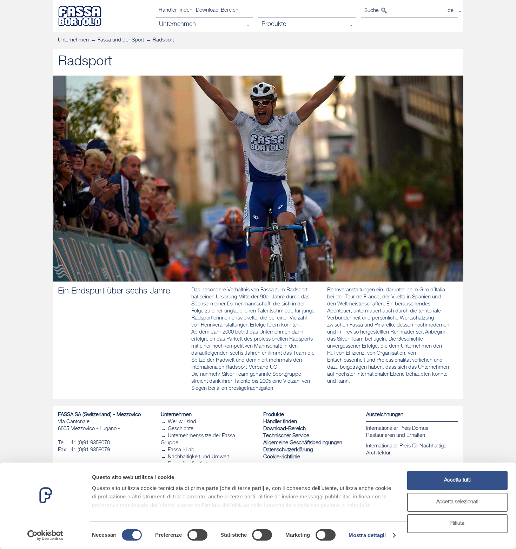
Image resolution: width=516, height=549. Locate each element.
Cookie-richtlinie (281, 457)
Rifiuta (457, 523)
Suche (371, 10)
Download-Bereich (217, 10)
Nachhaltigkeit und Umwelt (198, 457)
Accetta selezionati (457, 502)
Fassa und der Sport (121, 40)
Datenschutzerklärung (288, 450)
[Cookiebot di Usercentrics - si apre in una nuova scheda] (45, 535)
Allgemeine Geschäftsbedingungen (302, 443)
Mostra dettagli (367, 535)
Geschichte (180, 429)
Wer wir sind (182, 422)
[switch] (197, 535)
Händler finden (175, 10)
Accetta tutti (457, 480)
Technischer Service (286, 436)
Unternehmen (73, 40)
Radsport (163, 40)
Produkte (273, 415)
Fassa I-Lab (181, 450)
